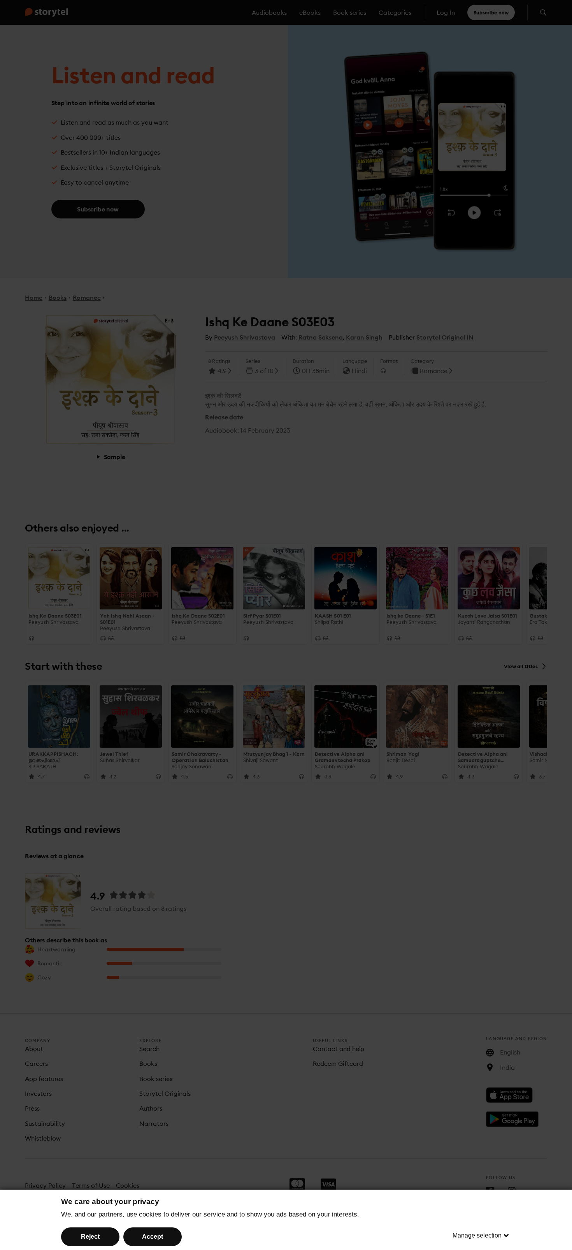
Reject (90, 1236)
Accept (152, 1236)
